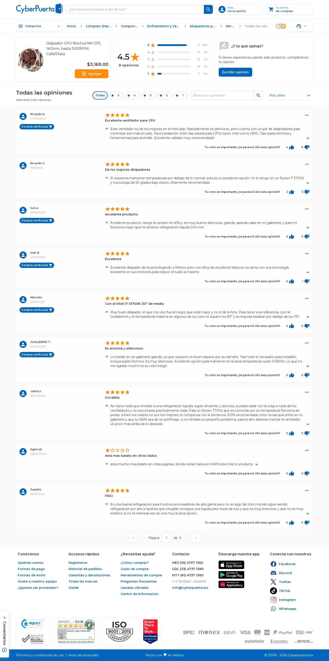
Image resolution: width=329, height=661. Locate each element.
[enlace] (231, 564)
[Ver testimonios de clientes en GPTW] (150, 632)
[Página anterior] (133, 537)
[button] (119, 632)
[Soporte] (301, 26)
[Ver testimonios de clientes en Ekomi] (76, 632)
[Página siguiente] (196, 537)
